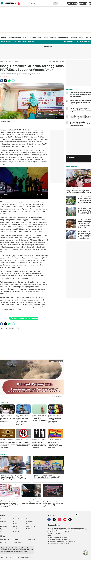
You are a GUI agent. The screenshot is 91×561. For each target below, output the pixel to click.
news (46, 37)
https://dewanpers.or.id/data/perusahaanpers (14, 551)
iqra (40, 37)
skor (24, 37)
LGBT (2, 328)
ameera (4, 37)
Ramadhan (16, 531)
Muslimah (31, 41)
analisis (53, 37)
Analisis (15, 524)
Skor (27, 519)
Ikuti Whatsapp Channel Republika (25, 318)
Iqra (14, 521)
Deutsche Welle (72, 3)
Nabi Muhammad (6, 41)
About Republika (4, 539)
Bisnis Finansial (63, 37)
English (28, 529)
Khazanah (3, 521)
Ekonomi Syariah (15, 37)
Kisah (14, 41)
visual (81, 37)
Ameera (2, 519)
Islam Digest (8, 61)
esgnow (74, 37)
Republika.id (83, 3)
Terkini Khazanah (71, 166)
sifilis (26, 202)
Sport (27, 524)
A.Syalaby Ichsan (8, 77)
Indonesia (15, 61)
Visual (15, 529)
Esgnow (2, 529)
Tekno (15, 526)
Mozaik (24, 41)
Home (1, 61)
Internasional (3, 526)
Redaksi (15, 539)
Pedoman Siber (30, 539)
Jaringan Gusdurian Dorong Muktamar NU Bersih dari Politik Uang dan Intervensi (80, 123)
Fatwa (19, 41)
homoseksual (10, 328)
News (1, 524)
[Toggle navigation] (2, 3)
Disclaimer (3, 542)
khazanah (32, 37)
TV (87, 37)
